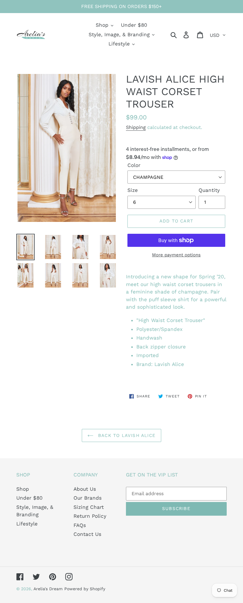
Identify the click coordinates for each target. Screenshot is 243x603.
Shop (22, 489)
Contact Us (87, 534)
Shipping (136, 127)
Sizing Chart (88, 507)
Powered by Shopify (84, 588)
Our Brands (87, 498)
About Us (84, 489)
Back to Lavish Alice (126, 435)
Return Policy (89, 516)
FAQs (79, 525)
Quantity (209, 190)
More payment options (176, 255)
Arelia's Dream (48, 588)
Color (133, 165)
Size (132, 190)
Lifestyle (27, 524)
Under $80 (29, 498)
